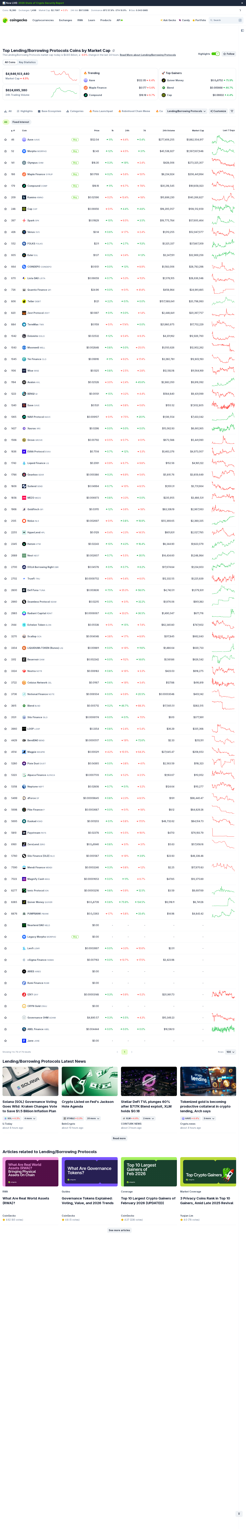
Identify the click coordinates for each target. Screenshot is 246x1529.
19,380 (12, 10)
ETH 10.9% (121, 10)
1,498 (33, 10)
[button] (27, 62)
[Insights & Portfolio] (242, 30)
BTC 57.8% (108, 10)
